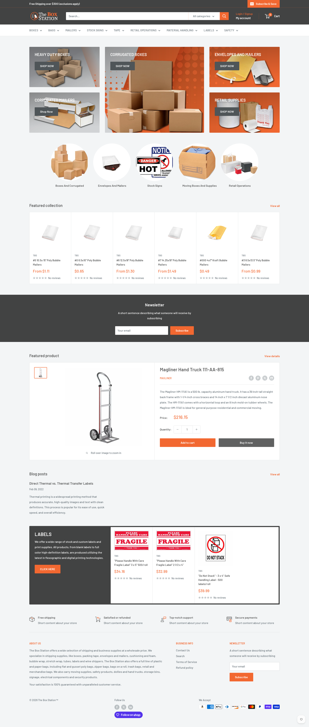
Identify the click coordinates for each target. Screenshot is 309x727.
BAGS (51, 30)
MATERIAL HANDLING (180, 30)
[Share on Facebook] (251, 378)
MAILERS (71, 30)
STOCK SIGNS (95, 30)
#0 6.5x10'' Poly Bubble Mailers (88, 262)
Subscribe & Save (266, 3)
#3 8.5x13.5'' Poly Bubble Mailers (256, 262)
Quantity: (165, 429)
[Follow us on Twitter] (123, 707)
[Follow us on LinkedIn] (130, 707)
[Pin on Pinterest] (258, 378)
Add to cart (188, 442)
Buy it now (246, 442)
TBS (35, 255)
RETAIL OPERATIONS (143, 30)
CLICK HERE (47, 569)
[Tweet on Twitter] (264, 378)
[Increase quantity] (196, 429)
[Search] (224, 16)
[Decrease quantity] (177, 429)
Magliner (166, 378)
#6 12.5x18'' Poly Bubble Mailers (129, 262)
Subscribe (182, 330)
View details (272, 356)
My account (243, 18)
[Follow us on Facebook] (116, 707)
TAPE (117, 30)
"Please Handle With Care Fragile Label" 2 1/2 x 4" (171, 562)
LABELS (209, 30)
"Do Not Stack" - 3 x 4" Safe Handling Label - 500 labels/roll (214, 580)
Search (180, 656)
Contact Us (183, 650)
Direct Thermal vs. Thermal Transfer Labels (61, 483)
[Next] (280, 248)
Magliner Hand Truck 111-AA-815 (192, 369)
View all (275, 205)
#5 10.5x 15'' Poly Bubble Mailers (46, 262)
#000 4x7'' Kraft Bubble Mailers (213, 262)
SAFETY (229, 30)
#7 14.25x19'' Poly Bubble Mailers (172, 262)
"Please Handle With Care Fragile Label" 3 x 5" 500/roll (131, 562)
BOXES (33, 30)
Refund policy (184, 667)
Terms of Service (186, 662)
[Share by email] (271, 378)
